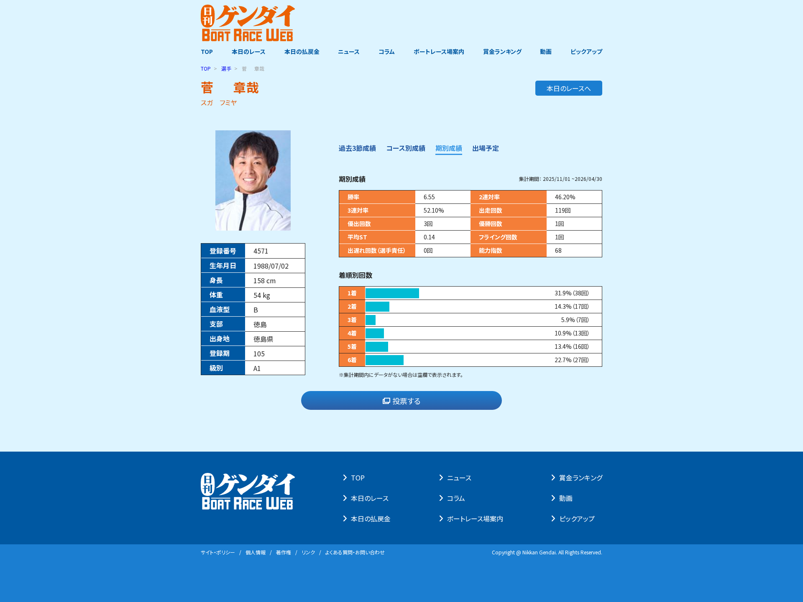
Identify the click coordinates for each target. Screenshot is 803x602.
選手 (226, 68)
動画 (546, 51)
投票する (406, 400)
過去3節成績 (357, 148)
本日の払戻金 (302, 51)
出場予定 (485, 148)
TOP (207, 51)
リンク (308, 552)
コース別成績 (405, 148)
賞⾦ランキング (580, 477)
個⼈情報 (256, 552)
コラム (386, 51)
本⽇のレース (370, 498)
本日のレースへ (569, 88)
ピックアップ (586, 51)
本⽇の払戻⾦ (371, 518)
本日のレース (249, 51)
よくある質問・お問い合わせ (355, 552)
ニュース (349, 51)
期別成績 (448, 148)
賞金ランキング (502, 51)
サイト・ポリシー (218, 552)
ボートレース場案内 (439, 51)
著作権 (283, 552)
